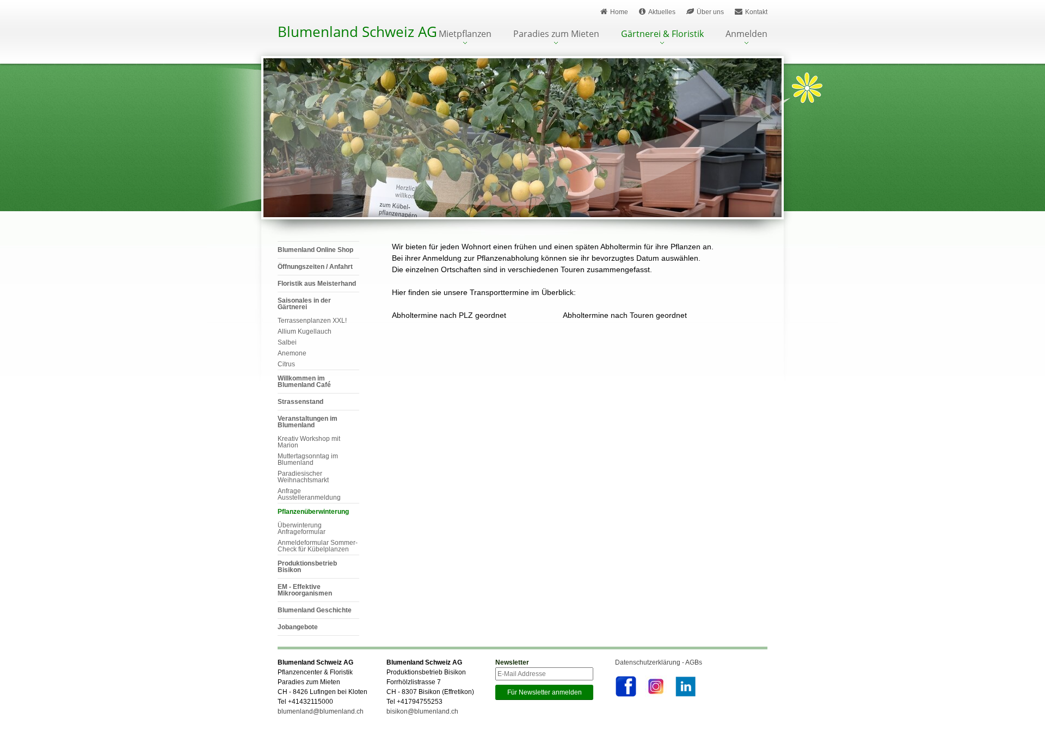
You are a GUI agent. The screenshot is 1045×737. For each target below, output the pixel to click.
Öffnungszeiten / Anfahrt (315, 267)
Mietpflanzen (465, 34)
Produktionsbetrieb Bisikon (307, 567)
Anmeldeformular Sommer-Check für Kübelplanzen (318, 546)
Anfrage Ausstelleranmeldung (309, 494)
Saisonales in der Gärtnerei (304, 304)
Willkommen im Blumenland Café (304, 381)
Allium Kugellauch (304, 331)
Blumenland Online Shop (315, 250)
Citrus (286, 364)
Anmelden (746, 34)
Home (619, 12)
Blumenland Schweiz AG (357, 31)
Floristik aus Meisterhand (317, 283)
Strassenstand (300, 402)
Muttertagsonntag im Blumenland (308, 459)
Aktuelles (661, 12)
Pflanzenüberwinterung (313, 511)
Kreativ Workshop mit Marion (309, 442)
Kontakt (756, 12)
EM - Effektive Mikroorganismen (305, 590)
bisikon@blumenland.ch (422, 711)
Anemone (292, 353)
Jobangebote (298, 627)
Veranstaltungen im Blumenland (307, 422)
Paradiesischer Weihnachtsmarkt (303, 477)
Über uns (710, 12)
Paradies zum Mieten (556, 34)
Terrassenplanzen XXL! (312, 320)
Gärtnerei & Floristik (662, 34)
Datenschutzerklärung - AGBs (658, 662)
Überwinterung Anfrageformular (301, 528)
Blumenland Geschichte (315, 610)
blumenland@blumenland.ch (321, 711)
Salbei (287, 342)
